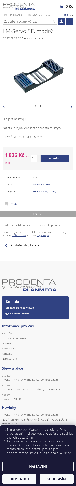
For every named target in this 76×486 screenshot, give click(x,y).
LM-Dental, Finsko (43, 184)
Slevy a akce (9, 348)
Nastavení (38, 466)
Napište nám (9, 358)
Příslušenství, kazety (44, 191)
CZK (66, 15)
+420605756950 (19, 313)
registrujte (43, 235)
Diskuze (38, 214)
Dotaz (14, 204)
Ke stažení (8, 333)
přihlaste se (19, 235)
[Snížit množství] (39, 160)
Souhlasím (56, 479)
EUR (71, 15)
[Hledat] (53, 21)
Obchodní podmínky (14, 338)
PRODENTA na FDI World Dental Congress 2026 (30, 379)
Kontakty (7, 353)
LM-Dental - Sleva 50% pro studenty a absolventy (31, 389)
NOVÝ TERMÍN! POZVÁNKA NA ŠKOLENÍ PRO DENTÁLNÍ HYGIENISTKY (34, 421)
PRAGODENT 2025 (12, 399)
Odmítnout (19, 479)
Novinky (6, 343)
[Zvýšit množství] (39, 156)
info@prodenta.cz (22, 308)
